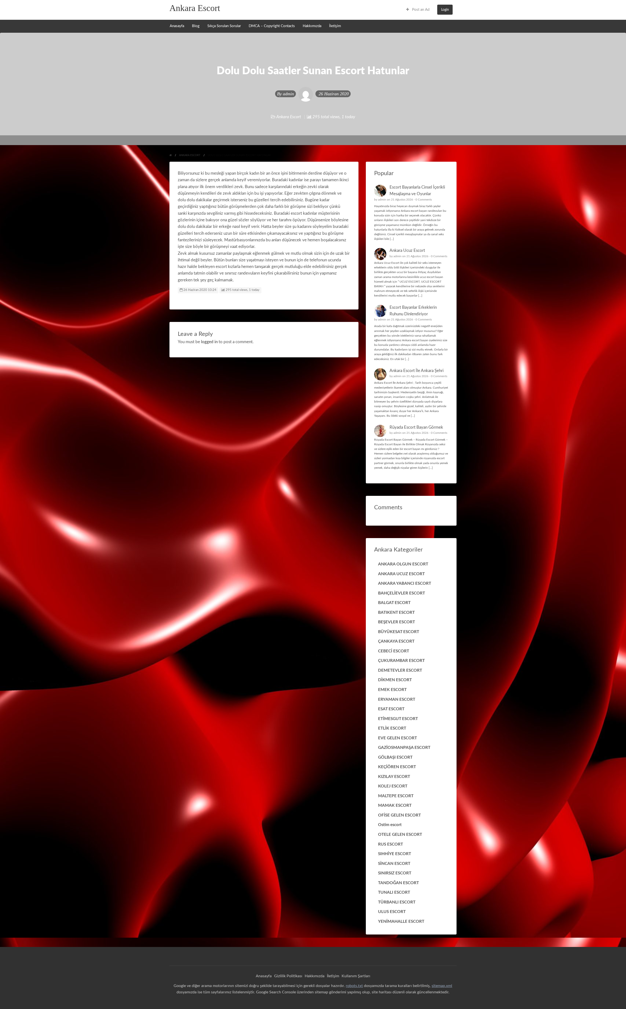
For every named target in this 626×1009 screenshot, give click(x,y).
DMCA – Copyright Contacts (272, 26)
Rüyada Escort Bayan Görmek (416, 427)
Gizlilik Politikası (288, 976)
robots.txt (354, 986)
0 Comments (423, 199)
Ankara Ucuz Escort (407, 250)
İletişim (335, 26)
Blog (196, 26)
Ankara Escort (194, 8)
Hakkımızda (312, 26)
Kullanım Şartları (356, 976)
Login (445, 9)
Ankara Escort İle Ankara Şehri (417, 371)
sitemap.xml (442, 986)
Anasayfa (177, 26)
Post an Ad (420, 9)
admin (288, 93)
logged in (209, 342)
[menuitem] (417, 9)
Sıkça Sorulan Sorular (224, 26)
